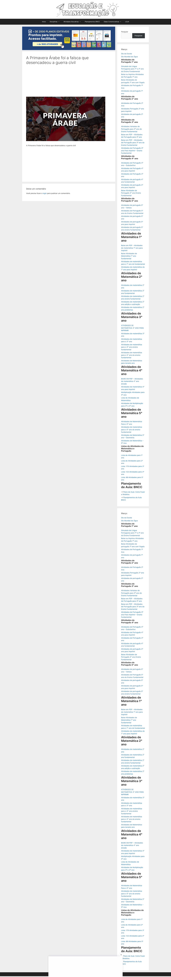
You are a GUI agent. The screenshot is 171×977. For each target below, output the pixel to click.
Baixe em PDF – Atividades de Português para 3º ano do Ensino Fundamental (132, 142)
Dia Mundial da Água (129, 57)
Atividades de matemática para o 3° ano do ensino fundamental (131, 355)
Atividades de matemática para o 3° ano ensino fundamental (131, 347)
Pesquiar (124, 32)
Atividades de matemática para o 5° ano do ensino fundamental (131, 429)
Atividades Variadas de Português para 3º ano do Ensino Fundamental (131, 128)
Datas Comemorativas (111, 22)
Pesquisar (138, 36)
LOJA (127, 22)
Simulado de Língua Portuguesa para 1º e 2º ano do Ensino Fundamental (132, 68)
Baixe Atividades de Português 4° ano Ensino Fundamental (131, 193)
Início (44, 22)
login (45, 193)
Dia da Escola (126, 54)
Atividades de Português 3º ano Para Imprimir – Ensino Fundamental (132, 150)
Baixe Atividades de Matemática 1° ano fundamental (129, 256)
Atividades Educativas (71, 22)
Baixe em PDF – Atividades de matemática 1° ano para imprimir (132, 247)
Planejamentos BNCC (92, 22)
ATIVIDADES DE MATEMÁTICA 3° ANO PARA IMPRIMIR (132, 327)
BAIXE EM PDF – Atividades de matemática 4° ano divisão (132, 381)
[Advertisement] (68, 82)
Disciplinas (53, 22)
